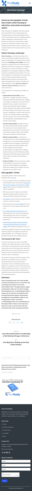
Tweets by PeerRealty (7, 372)
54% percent (6, 199)
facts (14, 178)
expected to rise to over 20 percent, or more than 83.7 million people (16, 185)
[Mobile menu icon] (30, 3)
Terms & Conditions (8, 427)
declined (21, 204)
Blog (4, 436)
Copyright (5, 433)
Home (4, 424)
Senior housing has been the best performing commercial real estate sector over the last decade (15, 224)
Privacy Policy (6, 430)
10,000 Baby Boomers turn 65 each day (14, 211)
